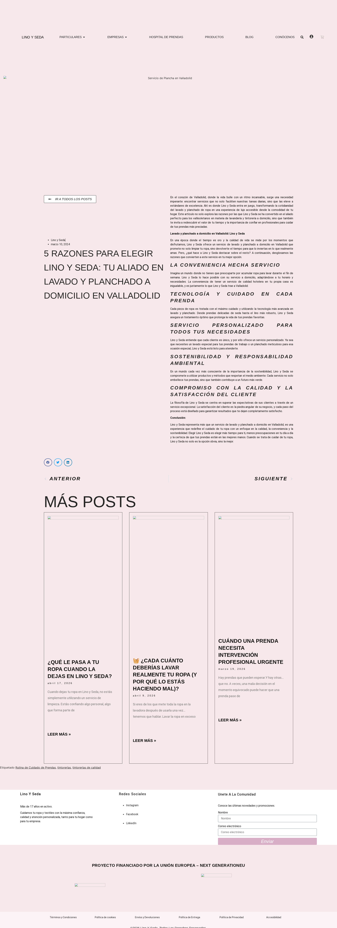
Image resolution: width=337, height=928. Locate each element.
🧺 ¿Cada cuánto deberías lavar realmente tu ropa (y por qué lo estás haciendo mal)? (165, 675)
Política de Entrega (189, 917)
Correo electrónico (229, 826)
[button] (302, 37)
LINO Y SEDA (33, 37)
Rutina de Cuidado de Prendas (35, 767)
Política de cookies (105, 917)
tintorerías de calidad (86, 767)
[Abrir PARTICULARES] (83, 37)
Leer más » (59, 734)
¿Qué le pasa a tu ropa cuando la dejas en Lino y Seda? (80, 669)
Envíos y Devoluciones (147, 917)
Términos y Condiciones (63, 917)
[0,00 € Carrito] (322, 37)
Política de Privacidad (232, 917)
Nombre (223, 812)
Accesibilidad (273, 917)
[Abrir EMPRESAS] (125, 37)
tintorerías (64, 767)
